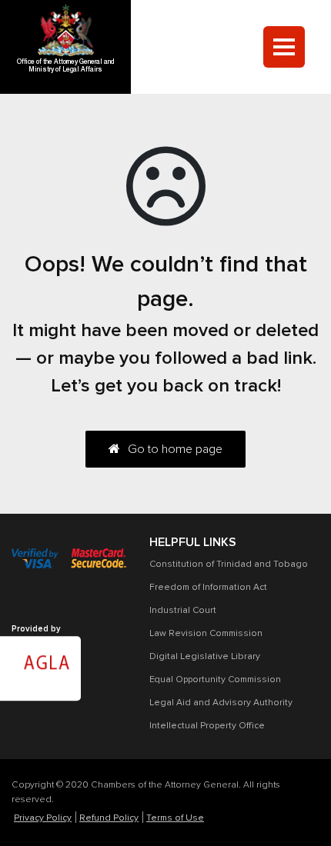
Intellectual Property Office (207, 726)
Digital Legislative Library (204, 656)
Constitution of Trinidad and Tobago (228, 564)
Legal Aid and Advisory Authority (221, 703)
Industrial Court (182, 610)
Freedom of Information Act (208, 587)
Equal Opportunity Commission (215, 679)
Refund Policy (109, 818)
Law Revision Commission (205, 633)
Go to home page (175, 449)
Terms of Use (175, 818)
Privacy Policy (43, 818)
